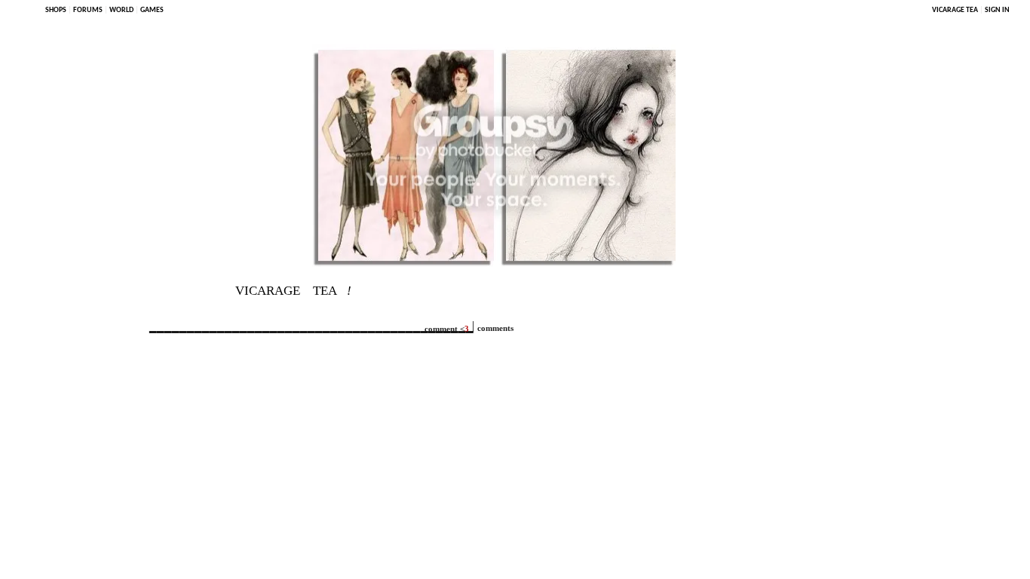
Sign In (997, 10)
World (121, 10)
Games (152, 10)
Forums (88, 10)
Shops (55, 10)
